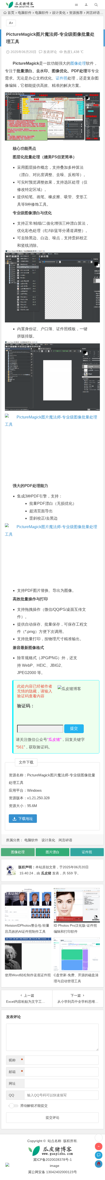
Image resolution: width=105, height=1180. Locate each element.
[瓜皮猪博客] (52, 1151)
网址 (12, 1083)
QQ (11, 1095)
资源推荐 (76, 13)
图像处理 (78, 63)
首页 (11, 13)
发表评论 (49, 52)
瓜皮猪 (46, 873)
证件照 (61, 78)
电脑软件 (25, 13)
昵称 (16, 1060)
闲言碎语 (93, 13)
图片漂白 (52, 852)
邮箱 (16, 1071)
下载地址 (25, 818)
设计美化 (59, 13)
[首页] (99, 1138)
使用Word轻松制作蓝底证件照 (28, 975)
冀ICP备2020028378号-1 (52, 1160)
